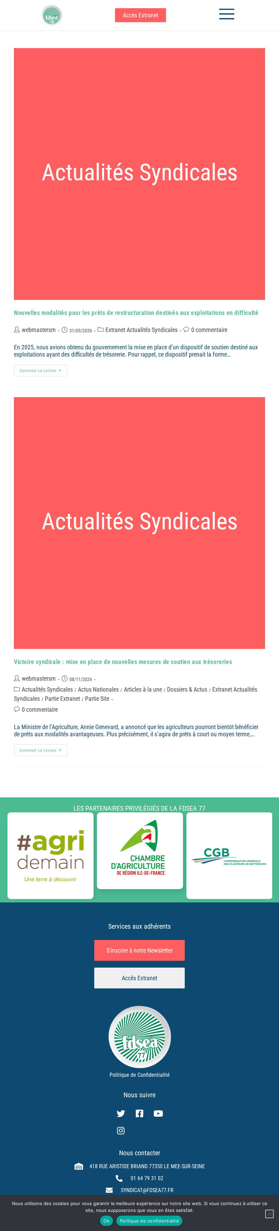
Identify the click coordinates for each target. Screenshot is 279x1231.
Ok (106, 1220)
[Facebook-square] (139, 1113)
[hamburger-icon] (224, 15)
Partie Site (97, 698)
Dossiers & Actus (187, 689)
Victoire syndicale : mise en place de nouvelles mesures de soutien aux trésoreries (123, 661)
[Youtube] (158, 1113)
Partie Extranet (62, 698)
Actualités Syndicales (47, 689)
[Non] (269, 1214)
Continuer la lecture (43, 369)
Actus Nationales (98, 689)
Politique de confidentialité (149, 1220)
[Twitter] (120, 1113)
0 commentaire (209, 329)
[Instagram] (120, 1130)
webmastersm (39, 329)
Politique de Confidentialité (140, 1075)
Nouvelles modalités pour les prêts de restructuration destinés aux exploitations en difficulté (136, 312)
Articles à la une (143, 689)
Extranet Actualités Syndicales (141, 329)
